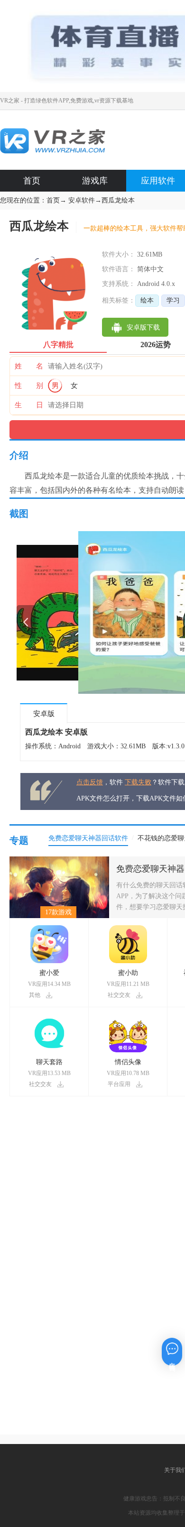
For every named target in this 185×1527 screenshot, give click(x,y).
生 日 (29, 405)
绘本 (147, 300)
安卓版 (44, 714)
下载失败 (138, 782)
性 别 (29, 385)
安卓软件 (81, 200)
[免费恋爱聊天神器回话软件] (59, 860)
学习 (173, 300)
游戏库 (95, 180)
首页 (31, 180)
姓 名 (29, 366)
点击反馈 (89, 782)
